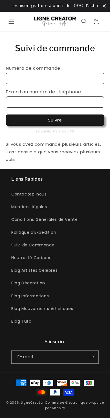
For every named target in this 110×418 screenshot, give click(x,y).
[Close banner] (104, 6)
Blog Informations (30, 296)
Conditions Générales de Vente (44, 219)
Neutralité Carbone (31, 257)
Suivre (55, 120)
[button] (11, 21)
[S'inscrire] (92, 357)
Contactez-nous (29, 194)
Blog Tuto (21, 321)
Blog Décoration (28, 283)
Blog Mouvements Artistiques (42, 308)
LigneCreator (32, 402)
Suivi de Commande (32, 245)
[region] (55, 6)
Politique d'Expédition (33, 232)
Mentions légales (29, 207)
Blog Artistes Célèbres (34, 270)
